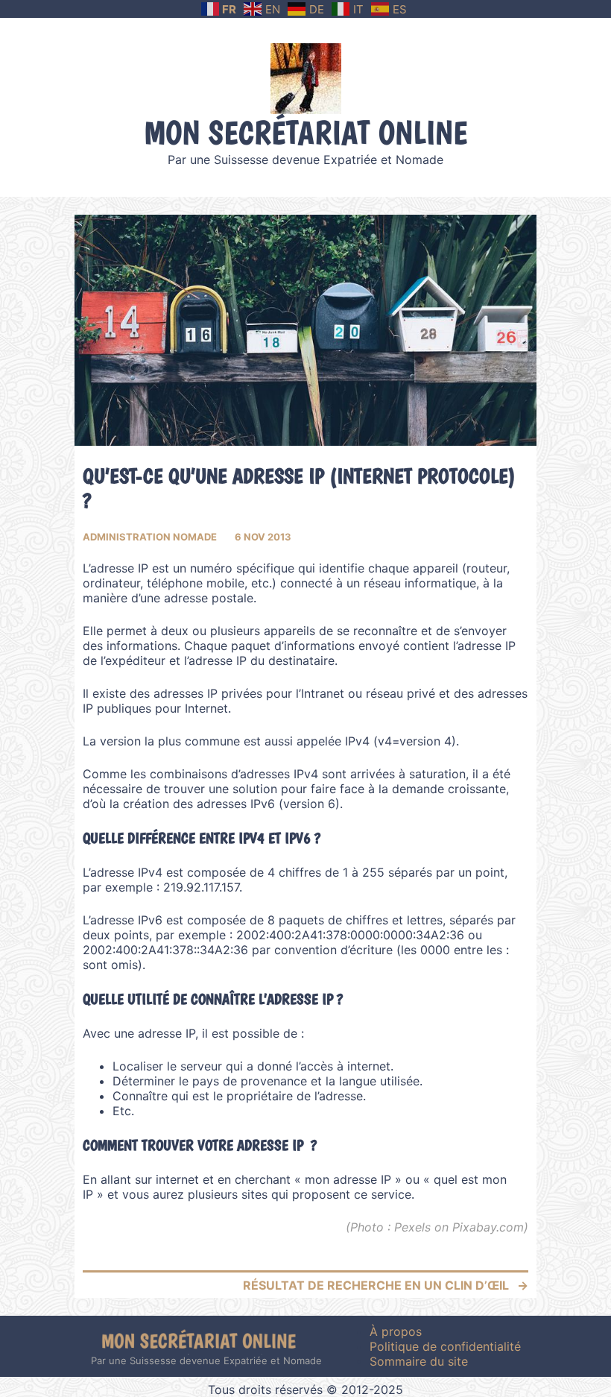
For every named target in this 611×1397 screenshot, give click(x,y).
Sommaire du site (419, 1361)
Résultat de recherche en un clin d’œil (376, 1285)
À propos (396, 1331)
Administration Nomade (150, 537)
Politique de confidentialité (445, 1346)
